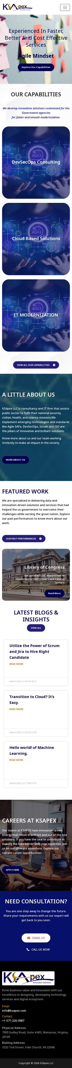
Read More (54, 593)
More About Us (15, 459)
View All (36, 627)
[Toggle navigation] (65, 7)
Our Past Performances (21, 538)
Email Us (38, 938)
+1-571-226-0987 (13, 1021)
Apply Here (12, 869)
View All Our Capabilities (33, 364)
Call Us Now (40, 949)
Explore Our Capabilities (36, 67)
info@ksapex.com (14, 1010)
